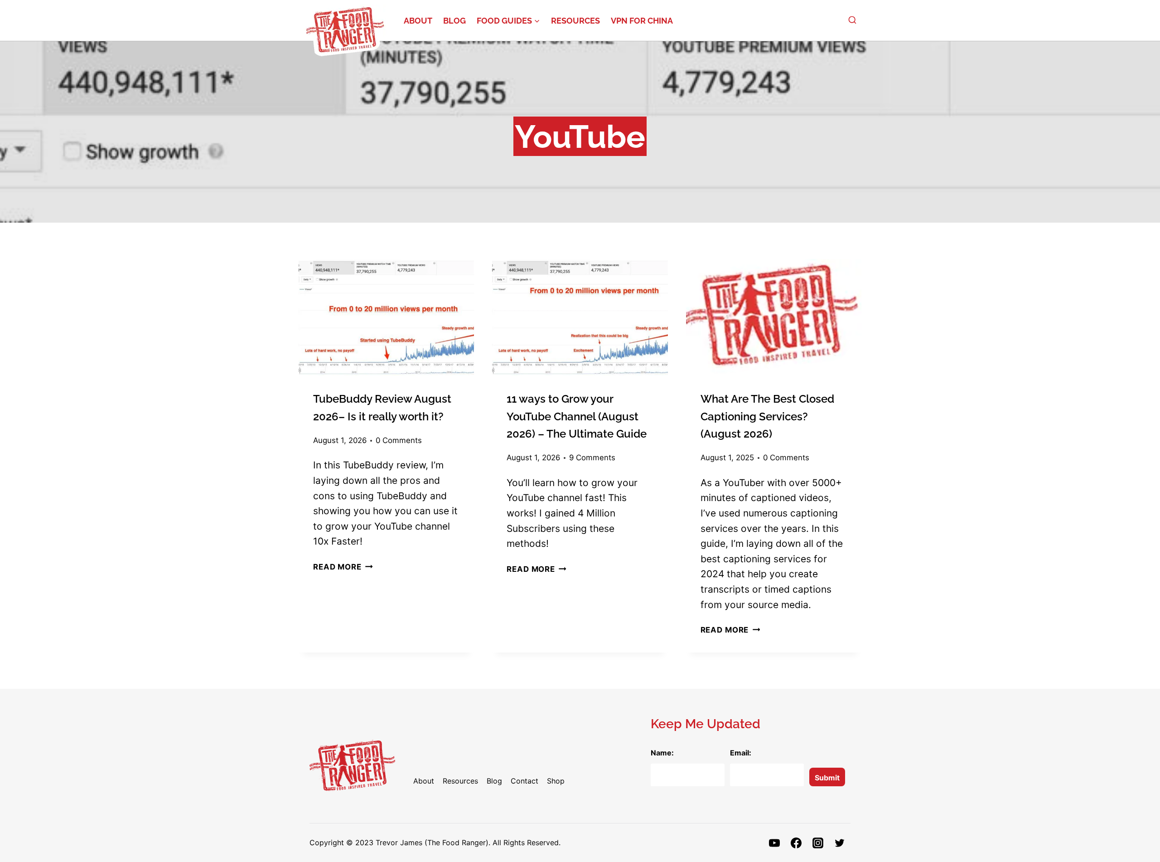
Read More (343, 566)
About (418, 20)
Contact (524, 780)
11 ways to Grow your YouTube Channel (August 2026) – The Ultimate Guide (577, 416)
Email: (740, 752)
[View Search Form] (852, 20)
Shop (556, 780)
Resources (575, 20)
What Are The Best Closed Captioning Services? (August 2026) (767, 416)
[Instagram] (818, 843)
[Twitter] (840, 843)
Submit (827, 777)
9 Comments (592, 457)
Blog (454, 20)
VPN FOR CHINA (642, 20)
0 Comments (399, 440)
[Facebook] (796, 843)
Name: (662, 752)
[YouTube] (774, 843)
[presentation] (386, 317)
